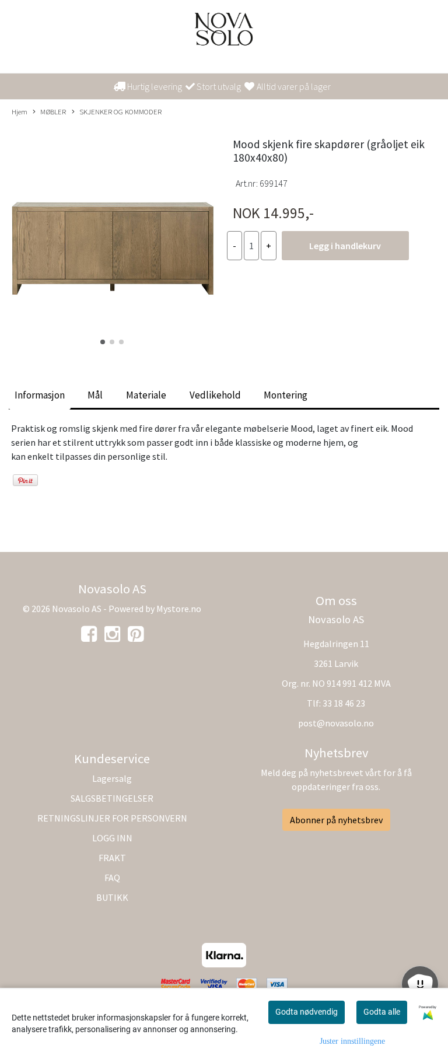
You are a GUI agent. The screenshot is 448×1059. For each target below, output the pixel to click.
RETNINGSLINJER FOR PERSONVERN (112, 818)
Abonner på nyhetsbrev (336, 820)
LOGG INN (112, 838)
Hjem (19, 111)
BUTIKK (112, 897)
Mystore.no (178, 608)
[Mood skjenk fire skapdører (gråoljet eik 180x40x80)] (112, 237)
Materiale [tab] (146, 395)
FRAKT (112, 858)
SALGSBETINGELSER (112, 798)
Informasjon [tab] (40, 395)
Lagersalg (112, 778)
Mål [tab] (95, 395)
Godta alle (381, 1011)
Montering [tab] (285, 395)
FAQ (112, 877)
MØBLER (53, 111)
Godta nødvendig (306, 1011)
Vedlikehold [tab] (215, 395)
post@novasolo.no (336, 723)
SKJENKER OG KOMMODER (120, 111)
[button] (102, 342)
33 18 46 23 (344, 703)
